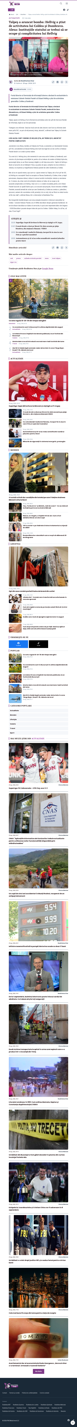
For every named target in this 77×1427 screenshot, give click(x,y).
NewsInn (63, 1411)
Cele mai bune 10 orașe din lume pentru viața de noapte (32, 1313)
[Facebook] (64, 10)
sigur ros (13, 262)
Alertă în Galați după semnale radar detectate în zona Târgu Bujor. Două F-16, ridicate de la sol (44, 696)
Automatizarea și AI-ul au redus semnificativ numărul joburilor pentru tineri (40, 239)
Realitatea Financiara (8, 1408)
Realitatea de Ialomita (52, 1411)
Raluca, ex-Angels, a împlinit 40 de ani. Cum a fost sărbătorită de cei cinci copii (42, 517)
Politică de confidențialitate (29, 1393)
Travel (14, 343)
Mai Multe (38, 1371)
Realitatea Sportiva (18, 1405)
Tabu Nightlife (32, 1408)
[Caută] (61, 3)
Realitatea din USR (22, 1411)
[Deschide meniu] (67, 3)
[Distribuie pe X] (66, 82)
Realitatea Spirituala (46, 1405)
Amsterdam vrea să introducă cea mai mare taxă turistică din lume (38, 341)
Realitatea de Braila (43, 1408)
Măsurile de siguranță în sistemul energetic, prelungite (44, 441)
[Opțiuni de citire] (73, 1423)
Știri (17, 14)
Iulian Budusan (63, 1360)
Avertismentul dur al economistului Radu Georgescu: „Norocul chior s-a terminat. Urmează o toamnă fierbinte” (38, 1364)
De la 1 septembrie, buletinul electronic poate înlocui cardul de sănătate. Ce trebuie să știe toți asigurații (35, 998)
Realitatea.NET (6, 1405)
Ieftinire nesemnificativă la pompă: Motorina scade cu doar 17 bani (37, 946)
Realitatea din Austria (8, 1411)
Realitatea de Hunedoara (37, 1411)
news (47, 258)
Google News (47, 268)
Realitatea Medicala (60, 1405)
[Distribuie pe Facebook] (57, 82)
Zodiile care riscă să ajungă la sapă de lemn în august (43, 617)
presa (18, 258)
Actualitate (23, 14)
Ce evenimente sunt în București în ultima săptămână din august (37, 327)
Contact (4, 1393)
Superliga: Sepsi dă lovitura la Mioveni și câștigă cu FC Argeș (39, 222)
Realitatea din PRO (57, 1408)
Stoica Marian (63, 785)
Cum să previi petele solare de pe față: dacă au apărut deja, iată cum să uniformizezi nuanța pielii (44, 628)
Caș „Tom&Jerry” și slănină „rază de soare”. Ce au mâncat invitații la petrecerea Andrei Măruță (45, 507)
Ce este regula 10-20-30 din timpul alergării (27, 320)
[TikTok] (68, 10)
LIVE (12, 10)
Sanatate (12, 323)
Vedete (14, 338)
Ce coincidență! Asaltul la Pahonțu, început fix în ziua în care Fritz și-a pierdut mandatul (39, 233)
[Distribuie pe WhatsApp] (62, 82)
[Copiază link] (53, 82)
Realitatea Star (27, 81)
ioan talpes (56, 258)
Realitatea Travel (21, 1408)
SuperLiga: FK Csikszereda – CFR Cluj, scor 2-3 (28, 788)
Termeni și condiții (14, 1393)
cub (11, 258)
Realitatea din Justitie (32, 1405)
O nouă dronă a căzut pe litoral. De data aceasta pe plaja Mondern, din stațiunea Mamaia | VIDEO (37, 227)
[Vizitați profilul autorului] (11, 82)
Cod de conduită (44, 1393)
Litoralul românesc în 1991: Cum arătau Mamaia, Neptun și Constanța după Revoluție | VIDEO (34, 1103)
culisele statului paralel (32, 258)
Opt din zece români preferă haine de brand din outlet (32, 591)
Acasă (12, 14)
